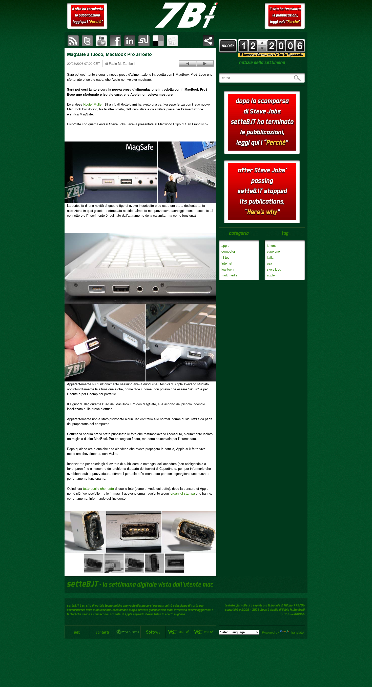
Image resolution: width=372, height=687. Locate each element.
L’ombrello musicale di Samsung (205, 63)
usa (269, 263)
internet (226, 263)
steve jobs (274, 269)
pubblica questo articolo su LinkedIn (129, 40)
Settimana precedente (262, 48)
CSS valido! (203, 632)
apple (225, 245)
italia (270, 257)
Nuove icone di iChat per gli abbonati (187, 63)
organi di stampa (183, 493)
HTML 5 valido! (178, 632)
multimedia (229, 275)
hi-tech (226, 257)
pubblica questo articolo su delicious (158, 40)
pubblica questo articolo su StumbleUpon (144, 40)
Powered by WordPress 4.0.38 (127, 632)
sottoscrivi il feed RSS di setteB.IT (73, 40)
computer (228, 251)
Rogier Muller (92, 104)
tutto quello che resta (98, 488)
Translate (297, 632)
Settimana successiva (262, 43)
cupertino (273, 251)
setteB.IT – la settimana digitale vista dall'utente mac (186, 15)
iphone (272, 245)
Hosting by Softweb (153, 632)
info (77, 632)
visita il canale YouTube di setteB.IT (101, 40)
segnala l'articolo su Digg (172, 40)
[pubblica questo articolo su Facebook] (115, 40)
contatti (102, 632)
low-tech (227, 269)
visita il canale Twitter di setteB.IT (87, 40)
